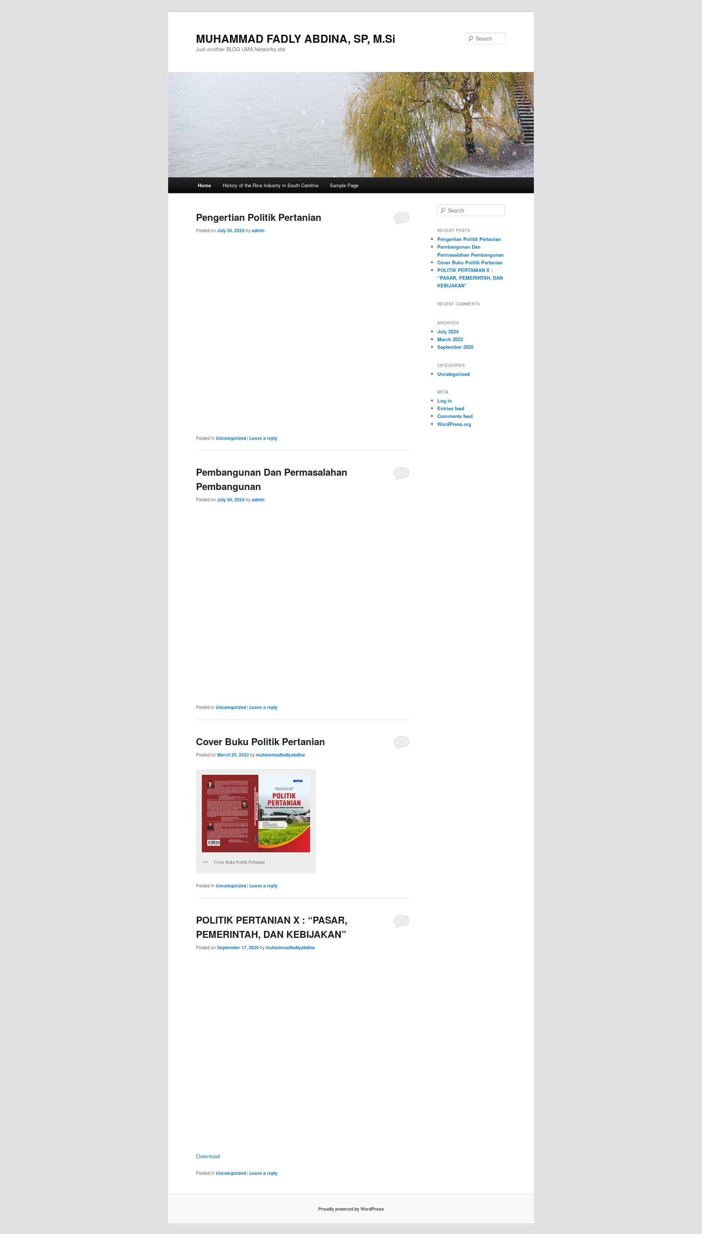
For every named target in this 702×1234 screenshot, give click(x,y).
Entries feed (450, 408)
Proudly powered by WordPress (351, 1208)
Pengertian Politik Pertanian (258, 217)
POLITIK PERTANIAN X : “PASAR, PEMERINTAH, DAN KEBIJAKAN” (470, 278)
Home (204, 185)
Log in (444, 400)
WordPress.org (454, 423)
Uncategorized (231, 438)
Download (208, 1156)
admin (258, 230)
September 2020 (455, 346)
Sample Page (344, 185)
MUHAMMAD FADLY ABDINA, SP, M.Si (295, 38)
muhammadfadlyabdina (280, 754)
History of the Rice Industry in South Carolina (270, 185)
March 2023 (450, 339)
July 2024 (447, 331)
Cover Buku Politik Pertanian (260, 741)
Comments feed (455, 415)
